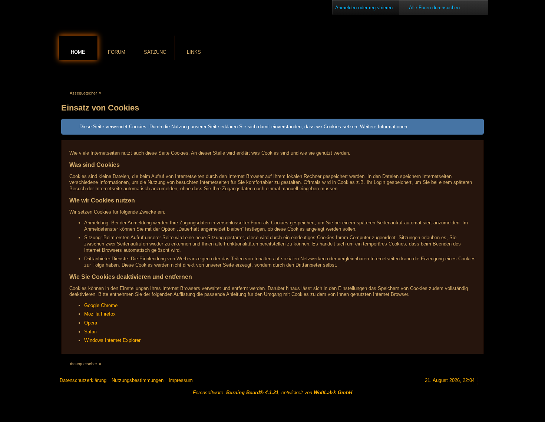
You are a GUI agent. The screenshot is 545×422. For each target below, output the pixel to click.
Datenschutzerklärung (83, 380)
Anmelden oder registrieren (364, 7)
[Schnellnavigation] (469, 73)
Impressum (181, 380)
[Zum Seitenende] (480, 73)
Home (78, 52)
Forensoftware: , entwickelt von (272, 392)
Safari (90, 331)
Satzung (155, 52)
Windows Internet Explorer (112, 340)
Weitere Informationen (383, 126)
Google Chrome (101, 305)
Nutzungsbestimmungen (138, 380)
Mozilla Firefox (100, 314)
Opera (90, 323)
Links (194, 52)
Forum (116, 52)
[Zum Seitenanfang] (483, 380)
